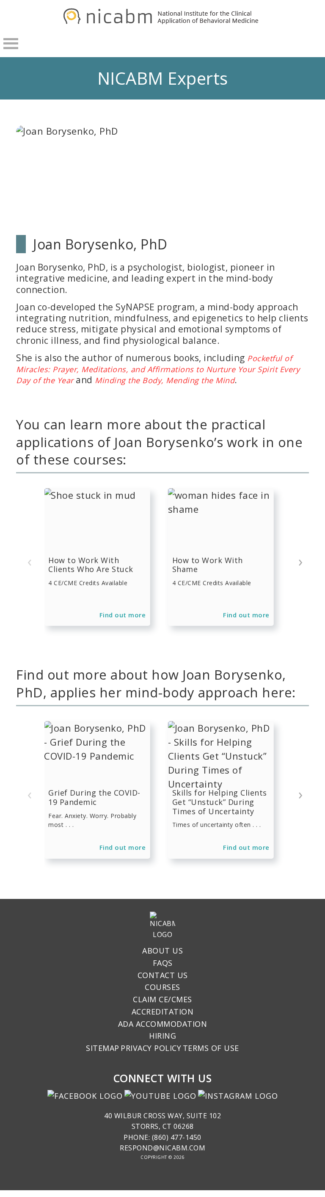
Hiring (162, 1036)
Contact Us (163, 975)
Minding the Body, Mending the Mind (164, 380)
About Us (162, 950)
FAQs (163, 963)
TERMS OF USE (211, 1048)
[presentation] (30, 561)
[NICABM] (162, 22)
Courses (162, 987)
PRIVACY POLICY (151, 1048)
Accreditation (163, 1011)
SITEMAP (102, 1048)
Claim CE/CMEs (162, 999)
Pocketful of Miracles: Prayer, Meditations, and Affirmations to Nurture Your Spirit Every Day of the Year (158, 369)
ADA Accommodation (162, 1024)
